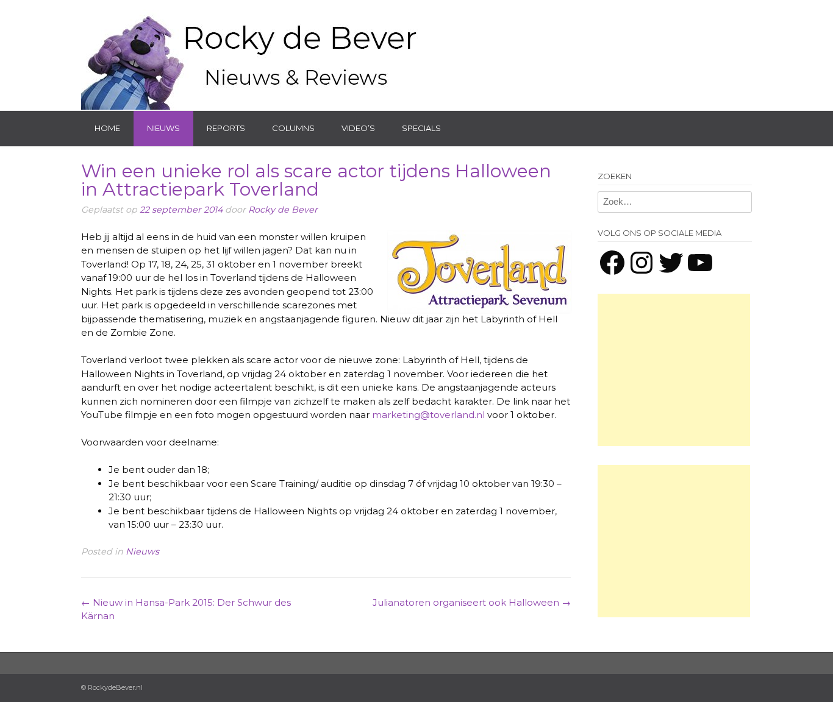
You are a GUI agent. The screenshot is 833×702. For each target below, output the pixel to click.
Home (107, 128)
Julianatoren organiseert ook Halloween (472, 602)
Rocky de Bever (283, 209)
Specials (421, 128)
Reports (226, 128)
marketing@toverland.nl (428, 414)
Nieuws (163, 128)
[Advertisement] (674, 370)
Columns (293, 128)
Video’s (358, 128)
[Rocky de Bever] (252, 55)
